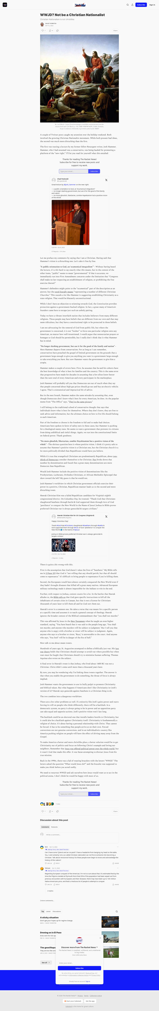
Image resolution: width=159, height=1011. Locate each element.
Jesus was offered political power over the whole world (89, 748)
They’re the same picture (80, 401)
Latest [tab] (48, 911)
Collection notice (96, 996)
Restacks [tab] (54, 827)
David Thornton (50, 23)
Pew (94, 459)
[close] (100, 938)
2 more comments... (47, 901)
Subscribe (141, 5)
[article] (79, 922)
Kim (46, 847)
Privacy (80, 996)
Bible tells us (59, 597)
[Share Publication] (132, 5)
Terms (86, 996)
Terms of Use (90, 973)
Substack (69, 1006)
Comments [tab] (45, 827)
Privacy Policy (96, 975)
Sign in (152, 5)
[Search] (127, 5)
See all (44, 962)
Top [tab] (42, 911)
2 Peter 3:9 (50, 573)
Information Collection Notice (78, 975)
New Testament (78, 621)
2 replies (50, 891)
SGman (47, 868)
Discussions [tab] (57, 911)
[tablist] (49, 827)
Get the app (90, 1001)
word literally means (64, 291)
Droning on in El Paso (50, 932)
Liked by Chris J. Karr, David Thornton (58, 849)
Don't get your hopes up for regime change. (56, 920)
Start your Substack (73, 1001)
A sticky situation (49, 917)
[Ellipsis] (118, 847)
